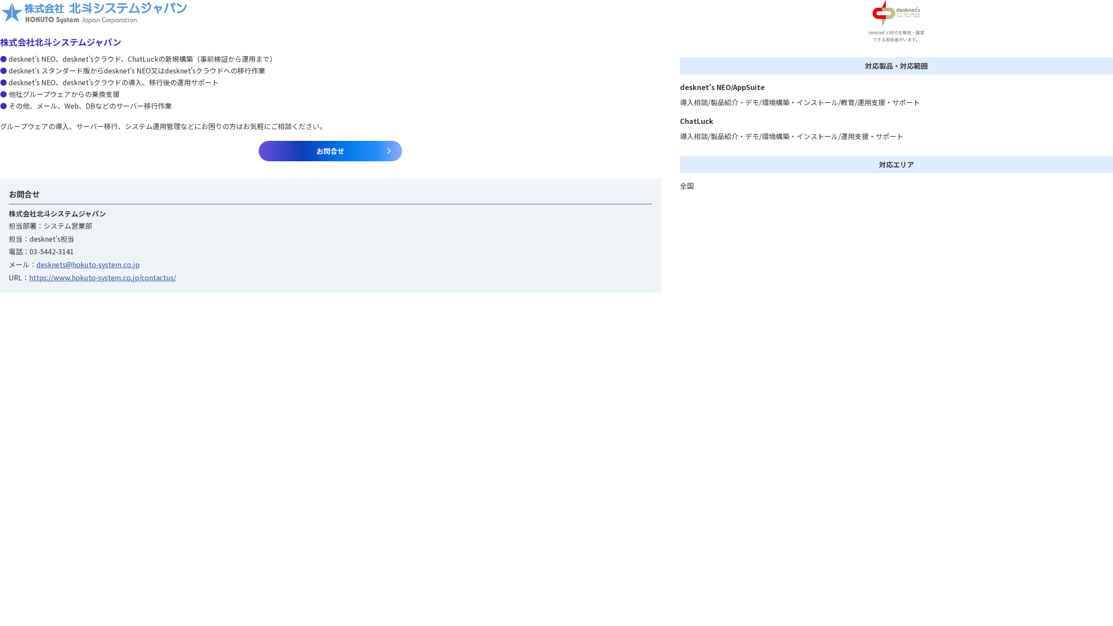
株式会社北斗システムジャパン (60, 42)
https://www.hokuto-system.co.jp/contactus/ (102, 277)
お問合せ (330, 151)
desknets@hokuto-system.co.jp (88, 264)
